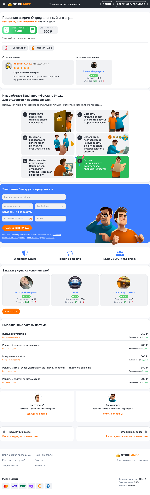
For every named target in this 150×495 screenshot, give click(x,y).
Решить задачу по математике (20, 436)
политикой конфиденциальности (40, 237)
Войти (107, 4)
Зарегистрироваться (131, 4)
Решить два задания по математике (127, 436)
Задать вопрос (10, 465)
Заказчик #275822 (23, 64)
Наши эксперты (44, 454)
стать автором (113, 414)
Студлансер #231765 (124, 292)
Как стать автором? (13, 460)
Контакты (40, 465)
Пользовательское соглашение (132, 460)
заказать (11, 311)
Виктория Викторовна (26, 292)
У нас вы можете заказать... (66, 4)
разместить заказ (17, 228)
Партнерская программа (16, 454)
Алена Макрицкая (93, 71)
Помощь (39, 460)
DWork (75, 292)
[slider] (21, 68)
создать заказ (37, 414)
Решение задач (47, 22)
